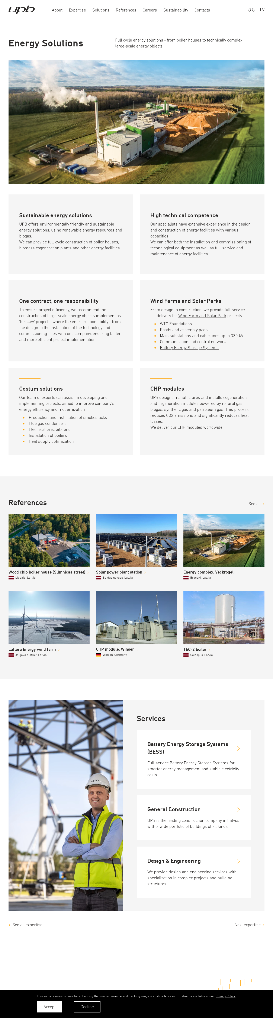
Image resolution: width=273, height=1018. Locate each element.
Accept (50, 1006)
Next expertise (248, 924)
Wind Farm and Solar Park (202, 315)
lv (262, 9)
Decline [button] (87, 1006)
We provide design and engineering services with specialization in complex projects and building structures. (192, 878)
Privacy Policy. (225, 996)
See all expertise (27, 924)
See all (254, 503)
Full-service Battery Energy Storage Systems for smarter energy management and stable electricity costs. (193, 769)
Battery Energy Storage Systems (189, 347)
